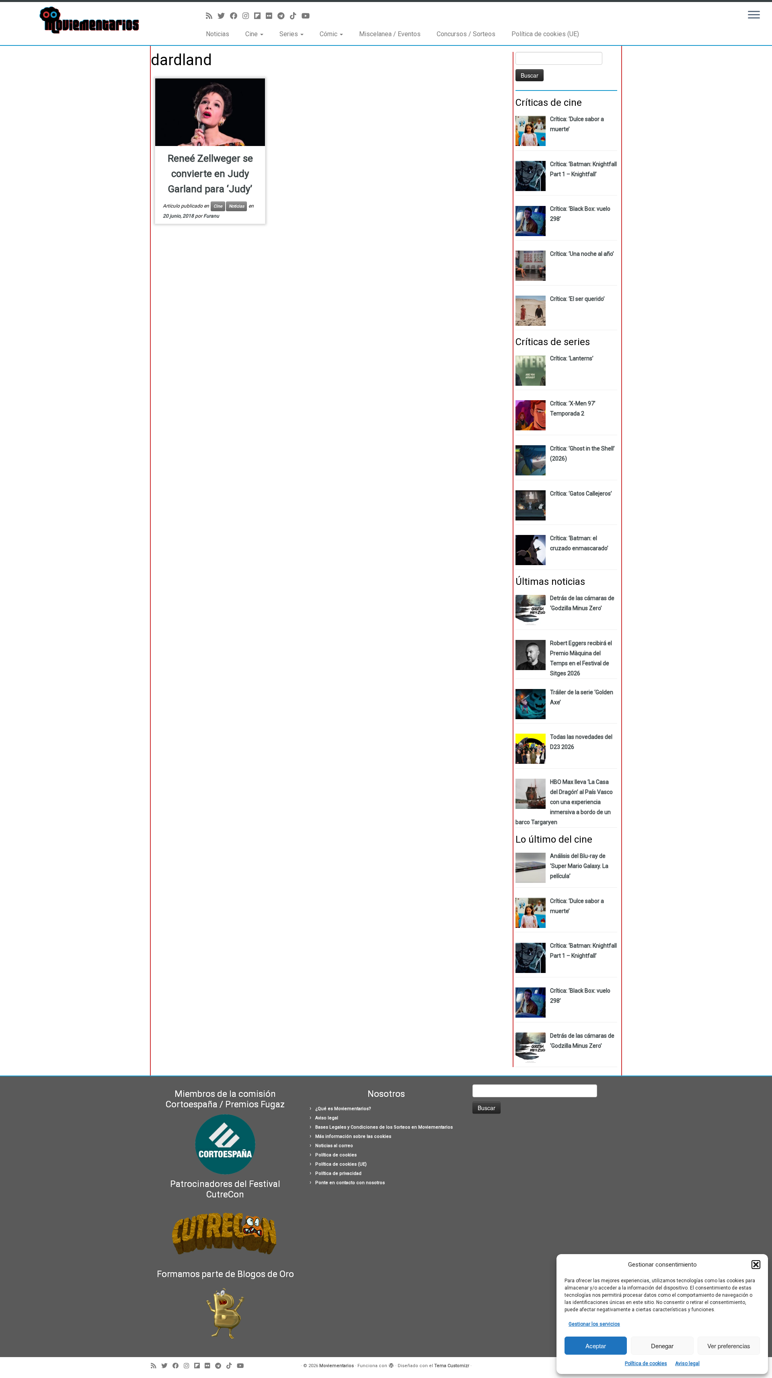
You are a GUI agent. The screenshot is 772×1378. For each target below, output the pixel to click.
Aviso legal (687, 1363)
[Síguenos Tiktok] (296, 16)
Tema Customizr (451, 1365)
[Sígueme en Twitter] (224, 16)
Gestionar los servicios (594, 1324)
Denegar (662, 1345)
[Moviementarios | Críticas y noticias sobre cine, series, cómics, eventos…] (89, 20)
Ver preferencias (728, 1345)
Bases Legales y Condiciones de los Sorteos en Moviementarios (384, 1127)
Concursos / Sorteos (466, 34)
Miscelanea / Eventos (390, 34)
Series (289, 34)
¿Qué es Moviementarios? (343, 1108)
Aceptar (595, 1345)
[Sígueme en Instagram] (248, 16)
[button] (756, 1265)
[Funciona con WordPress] (391, 1364)
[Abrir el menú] (754, 15)
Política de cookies (646, 1363)
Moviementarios (336, 1365)
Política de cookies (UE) (545, 34)
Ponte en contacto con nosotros (350, 1182)
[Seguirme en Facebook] (236, 16)
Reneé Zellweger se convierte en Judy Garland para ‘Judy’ (210, 174)
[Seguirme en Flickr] (271, 16)
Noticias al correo (334, 1145)
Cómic (329, 34)
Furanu (211, 216)
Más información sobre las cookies (353, 1136)
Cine (252, 34)
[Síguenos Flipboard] (260, 16)
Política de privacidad (338, 1173)
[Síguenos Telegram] (283, 16)
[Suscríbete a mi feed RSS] (212, 16)
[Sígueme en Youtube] (308, 16)
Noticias (217, 34)
